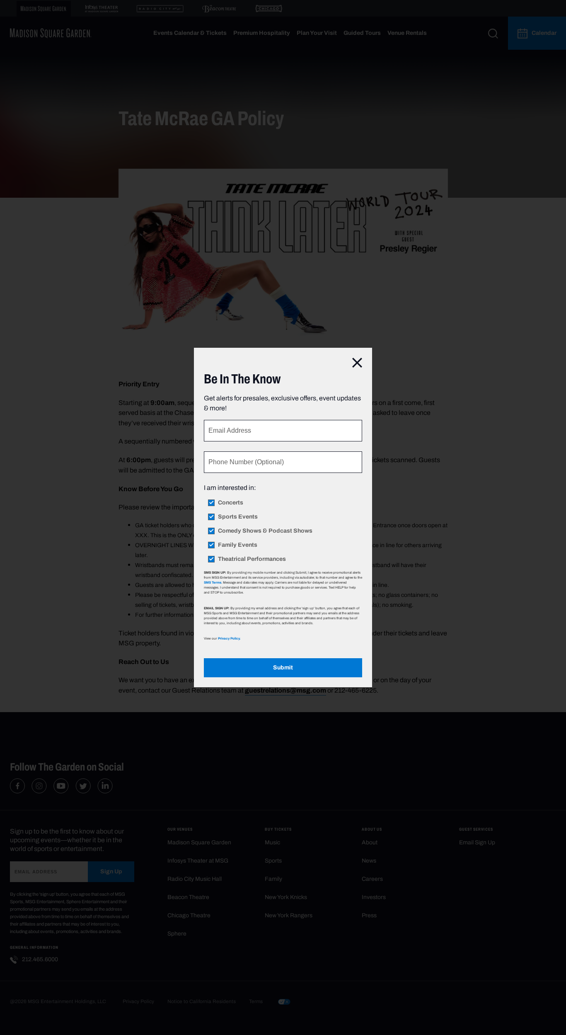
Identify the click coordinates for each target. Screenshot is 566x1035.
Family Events (237, 545)
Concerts (230, 503)
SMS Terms (212, 582)
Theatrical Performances (252, 559)
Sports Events (238, 517)
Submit (283, 667)
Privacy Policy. (229, 638)
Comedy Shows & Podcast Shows (265, 531)
